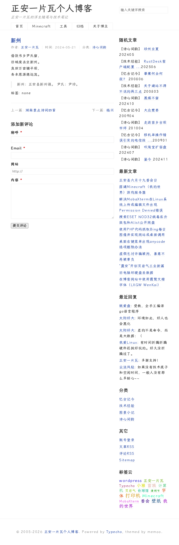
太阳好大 (126, 318)
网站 (15, 164)
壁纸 (156, 501)
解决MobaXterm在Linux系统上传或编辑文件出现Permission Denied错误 (143, 204)
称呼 (15, 133)
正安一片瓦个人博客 (52, 8)
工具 (63, 26)
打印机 (133, 495)
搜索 (164, 9)
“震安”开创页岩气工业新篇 (142, 266)
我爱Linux (128, 342)
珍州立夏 (151, 49)
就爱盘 (125, 306)
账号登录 (126, 440)
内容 (15, 180)
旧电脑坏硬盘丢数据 (136, 273)
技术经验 (126, 406)
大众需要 (151, 110)
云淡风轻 (126, 367)
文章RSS (126, 447)
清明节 (155, 490)
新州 (16, 40)
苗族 (152, 485)
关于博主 (100, 26)
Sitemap (127, 460)
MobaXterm (129, 501)
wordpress (130, 480)
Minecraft (41, 26)
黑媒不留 (151, 98)
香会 (145, 501)
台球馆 (143, 491)
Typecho (127, 486)
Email (16, 148)
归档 (80, 26)
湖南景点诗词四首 (41, 110)
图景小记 (126, 412)
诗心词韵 (99, 47)
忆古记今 (126, 399)
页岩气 (130, 491)
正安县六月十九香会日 (138, 180)
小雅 (141, 485)
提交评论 (20, 226)
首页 (19, 26)
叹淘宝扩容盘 (155, 147)
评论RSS (126, 453)
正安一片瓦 (30, 47)
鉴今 (148, 159)
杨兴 (110, 110)
